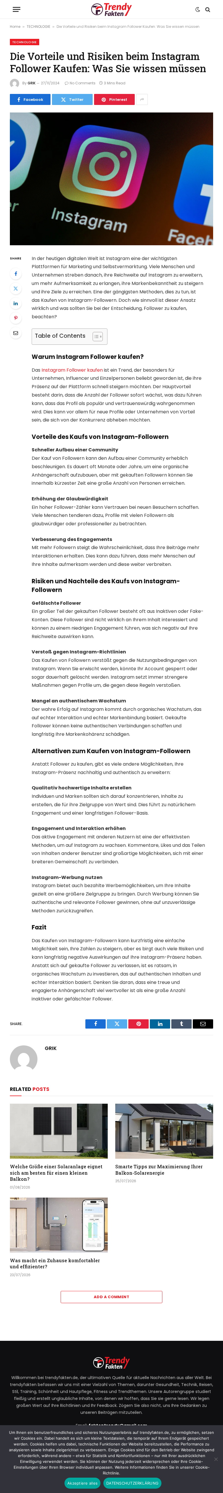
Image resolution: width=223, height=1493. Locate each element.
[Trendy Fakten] (111, 9)
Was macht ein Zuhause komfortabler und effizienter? (55, 1263)
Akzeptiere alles (82, 1483)
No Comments (83, 83)
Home (15, 26)
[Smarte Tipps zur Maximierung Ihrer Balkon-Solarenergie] (164, 1131)
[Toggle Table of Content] (94, 337)
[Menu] (16, 9)
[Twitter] (15, 288)
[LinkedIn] (15, 303)
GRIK (31, 83)
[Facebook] (15, 273)
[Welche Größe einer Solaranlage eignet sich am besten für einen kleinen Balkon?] (59, 1131)
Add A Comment (111, 1297)
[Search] (207, 9)
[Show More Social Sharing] (142, 99)
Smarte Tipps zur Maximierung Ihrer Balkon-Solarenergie (159, 1169)
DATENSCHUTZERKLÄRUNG (132, 1483)
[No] (216, 1459)
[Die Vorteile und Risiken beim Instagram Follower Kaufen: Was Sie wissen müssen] (111, 178)
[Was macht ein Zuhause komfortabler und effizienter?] (59, 1225)
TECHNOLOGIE (38, 26)
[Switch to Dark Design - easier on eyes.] (198, 9)
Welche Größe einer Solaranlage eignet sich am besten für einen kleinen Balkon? (56, 1172)
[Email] (15, 333)
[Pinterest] (15, 318)
